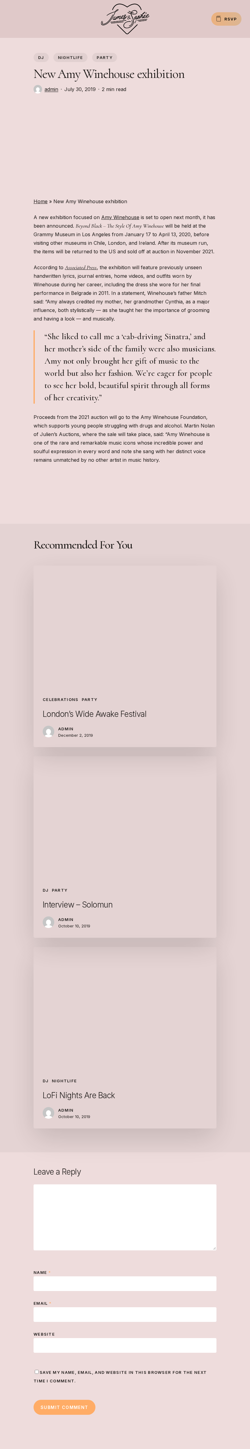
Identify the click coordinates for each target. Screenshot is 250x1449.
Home (41, 201)
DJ (41, 57)
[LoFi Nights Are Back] (125, 1037)
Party (104, 57)
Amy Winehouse (120, 217)
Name (42, 1272)
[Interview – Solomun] (125, 847)
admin (51, 89)
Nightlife (70, 57)
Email (43, 1303)
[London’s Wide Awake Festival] (125, 656)
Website (44, 1334)
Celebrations (61, 699)
